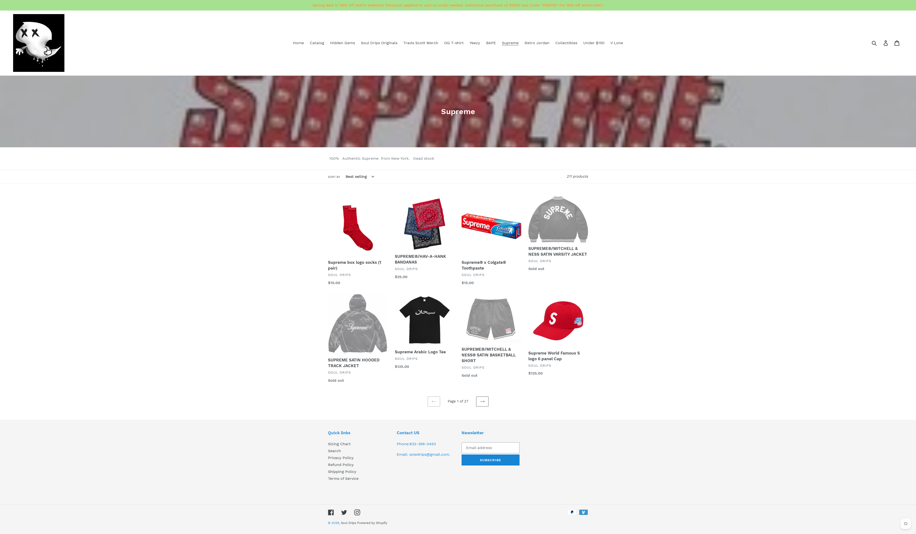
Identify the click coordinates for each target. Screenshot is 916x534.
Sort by (334, 177)
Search (334, 451)
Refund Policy (341, 464)
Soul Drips (349, 523)
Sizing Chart (339, 444)
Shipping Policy (342, 471)
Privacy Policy (341, 457)
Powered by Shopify (372, 523)
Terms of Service (343, 478)
